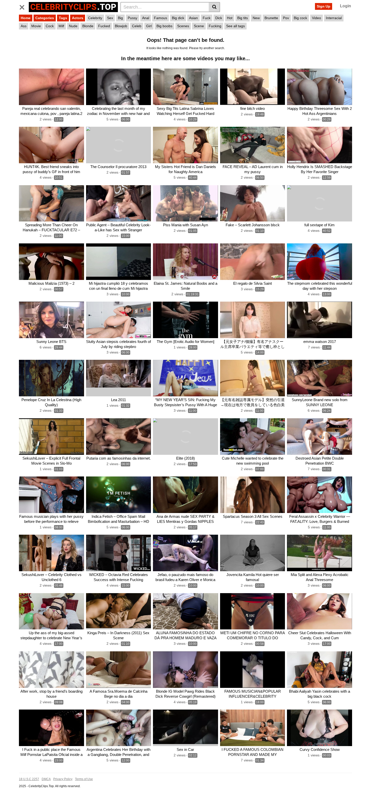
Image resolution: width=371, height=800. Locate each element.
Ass (23, 26)
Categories (44, 18)
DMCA (46, 779)
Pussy (132, 18)
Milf (61, 26)
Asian (193, 18)
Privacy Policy (62, 779)
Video (316, 18)
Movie (36, 26)
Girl (149, 26)
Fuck (206, 18)
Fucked (104, 26)
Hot (229, 18)
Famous (160, 18)
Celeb (136, 26)
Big (120, 18)
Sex (110, 18)
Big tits (242, 18)
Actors (77, 18)
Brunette (271, 18)
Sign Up (323, 6)
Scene (199, 26)
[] (214, 7)
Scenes (183, 26)
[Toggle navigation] (24, 6)
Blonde (87, 26)
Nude (73, 26)
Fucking (215, 26)
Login (345, 6)
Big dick (178, 18)
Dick (218, 18)
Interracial (334, 18)
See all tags (235, 26)
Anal (145, 18)
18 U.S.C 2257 (29, 779)
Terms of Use (84, 779)
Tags (63, 18)
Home (26, 18)
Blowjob (121, 26)
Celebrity (95, 18)
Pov (286, 18)
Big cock (300, 18)
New (256, 18)
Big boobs (164, 26)
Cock (50, 26)
